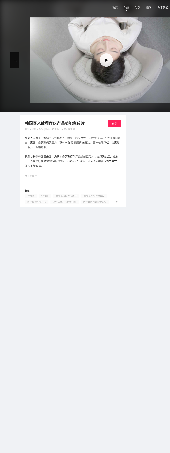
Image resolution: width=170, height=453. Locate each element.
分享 (114, 123)
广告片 (56, 129)
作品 (126, 7)
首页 (115, 7)
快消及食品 (38, 129)
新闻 (149, 7)
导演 (137, 7)
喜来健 (71, 129)
